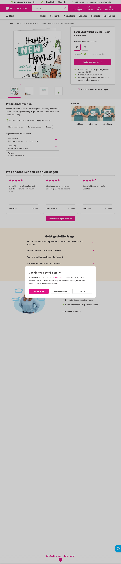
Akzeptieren (39, 291)
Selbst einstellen (60, 291)
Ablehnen (82, 291)
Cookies (58, 277)
